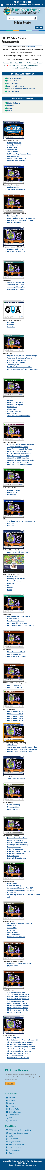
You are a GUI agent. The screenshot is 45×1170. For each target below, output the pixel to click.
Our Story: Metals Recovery (17, 842)
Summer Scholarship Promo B (18, 996)
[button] (35, 18)
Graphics (10, 105)
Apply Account (12, 932)
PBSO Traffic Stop (13, 809)
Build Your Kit (12, 413)
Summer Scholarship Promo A (18, 994)
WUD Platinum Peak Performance (19, 923)
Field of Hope (12, 883)
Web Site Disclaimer (16, 1144)
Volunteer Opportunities (18, 1133)
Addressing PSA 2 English (16, 287)
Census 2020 (12, 928)
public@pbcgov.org (31, 46)
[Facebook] (24, 2)
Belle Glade (11, 325)
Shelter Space (12, 407)
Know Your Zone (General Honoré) (19, 465)
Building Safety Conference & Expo (20, 751)
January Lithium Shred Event (17, 838)
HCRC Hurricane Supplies (16, 853)
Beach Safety (12, 492)
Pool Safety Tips (13, 187)
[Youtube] (29, 2)
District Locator (14, 1147)
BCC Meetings (14, 1150)
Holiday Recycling (13, 805)
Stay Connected (13, 91)
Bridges (10, 587)
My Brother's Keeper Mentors (18, 1005)
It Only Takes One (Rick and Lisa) (19, 453)
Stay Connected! (14, 1141)
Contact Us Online (13, 81)
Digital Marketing (13, 103)
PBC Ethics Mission (14, 654)
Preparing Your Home (15, 402)
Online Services (14, 1112)
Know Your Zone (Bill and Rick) (18, 456)
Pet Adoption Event (14, 143)
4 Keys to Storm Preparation (17, 447)
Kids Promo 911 (13, 216)
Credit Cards (11, 926)
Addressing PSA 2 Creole (15, 289)
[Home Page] (2, 4)
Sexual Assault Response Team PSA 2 (20, 890)
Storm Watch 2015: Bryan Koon (18, 458)
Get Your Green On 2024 (16, 1001)
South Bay (11, 327)
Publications (13, 1138)
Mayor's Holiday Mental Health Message (22, 356)
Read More (10, 1084)
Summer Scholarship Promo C (18, 999)
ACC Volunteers (12, 152)
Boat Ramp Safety (14, 490)
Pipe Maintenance (13, 934)
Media (9, 108)
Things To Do (13, 1109)
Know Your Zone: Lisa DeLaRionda (19, 449)
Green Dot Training (14, 886)
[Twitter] (18, 2)
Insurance (10, 400)
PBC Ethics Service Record (16, 656)
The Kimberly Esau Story (16, 189)
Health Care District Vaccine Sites (19, 367)
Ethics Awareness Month (16, 652)
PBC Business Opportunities (19, 1130)
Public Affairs (22, 22)
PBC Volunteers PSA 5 (15, 720)
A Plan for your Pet (14, 411)
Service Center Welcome (16, 937)
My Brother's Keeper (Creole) (17, 1010)
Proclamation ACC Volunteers (18, 1058)
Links (13, 4)
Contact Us (37, 4)
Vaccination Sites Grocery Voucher (19, 358)
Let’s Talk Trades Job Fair (16, 251)
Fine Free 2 (11, 525)
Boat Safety (11, 494)
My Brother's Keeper (14, 1012)
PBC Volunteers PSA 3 (15, 716)
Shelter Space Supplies (15, 404)
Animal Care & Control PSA (16, 158)
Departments (24, 4)
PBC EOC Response (14, 222)
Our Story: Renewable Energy (17, 845)
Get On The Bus (13, 618)
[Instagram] (21, 2)
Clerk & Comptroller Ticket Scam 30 (20, 1044)
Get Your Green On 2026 (16, 992)
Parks (9, 585)
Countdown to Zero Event (16, 160)
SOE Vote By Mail (13, 1038)
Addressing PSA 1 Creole (15, 285)
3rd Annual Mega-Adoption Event (19, 154)
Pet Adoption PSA (13, 156)
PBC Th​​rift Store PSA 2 (15, 687)
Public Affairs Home (14, 78)
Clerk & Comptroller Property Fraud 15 (21, 1046)
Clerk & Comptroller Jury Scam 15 (19, 1053)
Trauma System (13, 365)
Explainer (10, 583)
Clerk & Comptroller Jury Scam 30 (19, 1051)
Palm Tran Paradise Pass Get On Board (21, 625)
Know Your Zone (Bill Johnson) (18, 462)
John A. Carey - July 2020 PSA (17, 552)
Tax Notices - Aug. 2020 (16, 778)
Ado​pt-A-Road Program (15, 249)
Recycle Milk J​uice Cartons (16, 858)
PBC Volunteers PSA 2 (15, 714)
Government (13, 1100)
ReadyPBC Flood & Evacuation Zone (20, 220)
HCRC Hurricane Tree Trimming (18, 851)
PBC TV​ (9, 111)
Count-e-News (12, 83)
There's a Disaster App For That (18, 416)
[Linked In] (15, 2)
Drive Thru (11, 930)
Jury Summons (12, 965)
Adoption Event (13, 149)
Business (12, 1106)
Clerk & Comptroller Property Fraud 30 (21, 1049)
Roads (9, 590)
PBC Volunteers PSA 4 (15, 718)
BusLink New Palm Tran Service (18, 616)
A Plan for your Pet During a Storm (14, 146)
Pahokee (10, 322)
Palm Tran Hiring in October (17, 623)
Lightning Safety (13, 807)
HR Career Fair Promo (15, 1055)
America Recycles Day (15, 840)
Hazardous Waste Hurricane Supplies (20, 444)
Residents (12, 1103)
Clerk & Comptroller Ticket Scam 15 (20, 1042)
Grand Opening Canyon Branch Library (21, 521)
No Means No (12, 892)
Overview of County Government (19, 963)
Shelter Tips (11, 409)
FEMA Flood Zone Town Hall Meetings (21, 218)
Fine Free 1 (11, 523)
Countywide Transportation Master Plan (22, 747)
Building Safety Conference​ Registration (22, 749)
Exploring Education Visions (17, 578)
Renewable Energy (14, 847)
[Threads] (26, 2)
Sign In (11, 1153)
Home (22, 1161)
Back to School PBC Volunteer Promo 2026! (23, 1040)
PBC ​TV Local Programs (15, 86)
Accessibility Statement (11, 1161)
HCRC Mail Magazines (15, 849)
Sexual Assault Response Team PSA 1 (20, 888)
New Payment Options (15, 621)
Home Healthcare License (16, 360)
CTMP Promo (12, 745)
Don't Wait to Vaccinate (16, 362)
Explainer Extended (14, 581)
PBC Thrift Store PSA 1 (15, 685)
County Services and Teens (17, 1003)
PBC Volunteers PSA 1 (15, 711)
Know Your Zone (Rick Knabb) (17, 451)
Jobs (7, 4)
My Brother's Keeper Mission (17, 1008)
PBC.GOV (12, 1097)
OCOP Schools (12, 576)
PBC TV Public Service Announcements (21, 89)
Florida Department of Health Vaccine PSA (22, 369)
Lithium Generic (13, 856)
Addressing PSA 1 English (16, 282)
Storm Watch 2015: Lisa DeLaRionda (20, 460)
